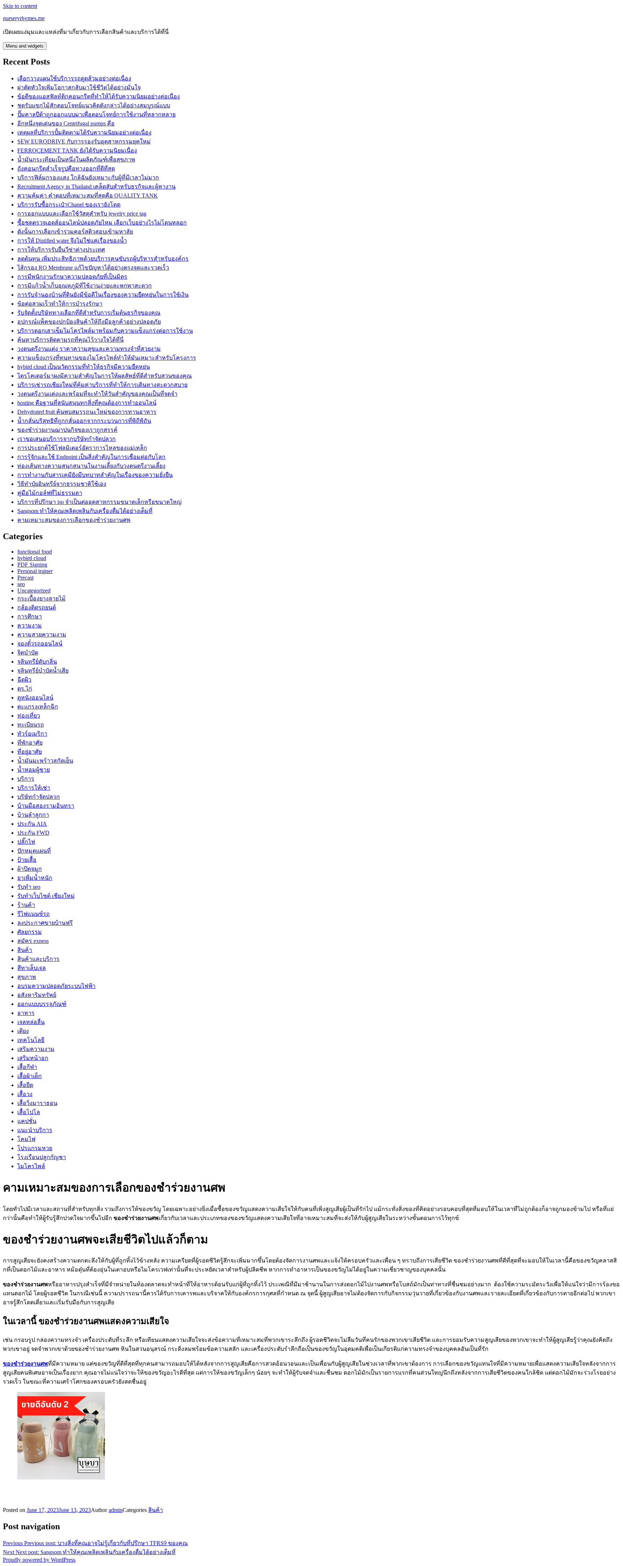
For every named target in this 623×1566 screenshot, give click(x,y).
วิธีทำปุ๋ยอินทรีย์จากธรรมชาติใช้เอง (61, 484)
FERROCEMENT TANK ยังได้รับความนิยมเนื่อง (77, 150)
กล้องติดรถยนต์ (36, 607)
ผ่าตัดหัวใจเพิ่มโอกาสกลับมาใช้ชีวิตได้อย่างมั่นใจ (79, 87)
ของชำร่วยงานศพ (25, 1364)
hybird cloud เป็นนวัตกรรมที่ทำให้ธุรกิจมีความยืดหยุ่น (83, 367)
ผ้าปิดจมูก (29, 869)
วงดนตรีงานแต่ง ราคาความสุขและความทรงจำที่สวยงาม (89, 349)
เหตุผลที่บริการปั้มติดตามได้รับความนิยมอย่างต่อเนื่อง (84, 132)
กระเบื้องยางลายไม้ (41, 598)
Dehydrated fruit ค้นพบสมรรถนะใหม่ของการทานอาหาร (86, 412)
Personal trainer (35, 571)
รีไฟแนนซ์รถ (33, 914)
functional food (34, 552)
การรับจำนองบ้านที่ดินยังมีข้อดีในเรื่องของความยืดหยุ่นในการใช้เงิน (103, 295)
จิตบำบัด (27, 652)
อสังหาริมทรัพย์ (36, 995)
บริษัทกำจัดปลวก (38, 797)
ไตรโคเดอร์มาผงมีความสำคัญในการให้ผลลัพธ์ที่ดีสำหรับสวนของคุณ (104, 376)
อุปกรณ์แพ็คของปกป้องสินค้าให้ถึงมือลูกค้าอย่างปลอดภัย (89, 322)
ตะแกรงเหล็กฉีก (37, 707)
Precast (25, 578)
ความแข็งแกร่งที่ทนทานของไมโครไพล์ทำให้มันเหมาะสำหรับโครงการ (106, 358)
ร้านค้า (26, 905)
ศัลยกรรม (29, 932)
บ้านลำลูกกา (33, 815)
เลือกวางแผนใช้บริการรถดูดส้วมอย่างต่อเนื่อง (74, 78)
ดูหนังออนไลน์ (35, 698)
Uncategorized (33, 590)
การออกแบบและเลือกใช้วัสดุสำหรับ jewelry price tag (81, 213)
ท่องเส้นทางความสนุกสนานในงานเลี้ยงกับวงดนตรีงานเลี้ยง (91, 466)
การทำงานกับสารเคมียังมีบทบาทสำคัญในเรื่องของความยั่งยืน (95, 475)
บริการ (25, 779)
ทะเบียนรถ (30, 725)
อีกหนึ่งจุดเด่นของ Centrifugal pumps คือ (66, 123)
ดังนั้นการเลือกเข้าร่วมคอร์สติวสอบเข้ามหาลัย (75, 232)
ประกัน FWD (33, 833)
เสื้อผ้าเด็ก (29, 1076)
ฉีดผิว (24, 679)
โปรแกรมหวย (34, 1148)
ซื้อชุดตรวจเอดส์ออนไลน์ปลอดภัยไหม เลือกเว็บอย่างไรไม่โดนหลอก (102, 222)
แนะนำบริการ (34, 1130)
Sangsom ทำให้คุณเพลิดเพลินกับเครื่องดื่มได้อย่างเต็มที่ (85, 511)
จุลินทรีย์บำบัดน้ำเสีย (43, 670)
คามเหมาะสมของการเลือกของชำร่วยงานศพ (74, 520)
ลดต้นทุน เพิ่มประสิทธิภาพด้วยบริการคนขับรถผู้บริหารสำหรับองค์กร (103, 259)
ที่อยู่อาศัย (29, 752)
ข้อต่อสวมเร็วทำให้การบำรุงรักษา (59, 304)
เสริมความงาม (35, 1049)
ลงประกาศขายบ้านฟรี (45, 923)
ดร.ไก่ (24, 689)
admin (116, 1510)
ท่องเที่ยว (28, 716)
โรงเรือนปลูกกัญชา (41, 1157)
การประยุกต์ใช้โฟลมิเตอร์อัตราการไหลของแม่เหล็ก (82, 448)
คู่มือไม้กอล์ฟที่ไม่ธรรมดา (49, 493)
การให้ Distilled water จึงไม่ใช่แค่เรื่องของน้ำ (72, 241)
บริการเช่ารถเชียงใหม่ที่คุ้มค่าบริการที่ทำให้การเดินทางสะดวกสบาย (102, 385)
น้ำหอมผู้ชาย (33, 770)
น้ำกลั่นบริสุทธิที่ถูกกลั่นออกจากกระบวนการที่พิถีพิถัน (84, 421)
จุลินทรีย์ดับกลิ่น (37, 661)
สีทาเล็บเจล (31, 968)
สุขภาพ (26, 977)
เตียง (23, 1031)
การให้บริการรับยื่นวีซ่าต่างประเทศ (61, 250)
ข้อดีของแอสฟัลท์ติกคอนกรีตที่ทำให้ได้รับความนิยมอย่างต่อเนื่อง (98, 96)
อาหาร (26, 1013)
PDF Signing (32, 565)
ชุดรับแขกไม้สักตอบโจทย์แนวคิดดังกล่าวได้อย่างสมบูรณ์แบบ (93, 105)
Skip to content (20, 6)
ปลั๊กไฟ (26, 842)
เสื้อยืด (25, 1085)
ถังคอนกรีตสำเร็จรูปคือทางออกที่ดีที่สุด (66, 168)
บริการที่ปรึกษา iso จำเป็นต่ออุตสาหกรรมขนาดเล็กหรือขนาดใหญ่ (99, 502)
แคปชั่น (26, 1121)
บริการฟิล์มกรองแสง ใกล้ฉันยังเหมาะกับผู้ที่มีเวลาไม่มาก (88, 177)
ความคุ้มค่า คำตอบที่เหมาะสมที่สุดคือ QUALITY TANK (87, 195)
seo (21, 584)
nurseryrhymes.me (24, 18)
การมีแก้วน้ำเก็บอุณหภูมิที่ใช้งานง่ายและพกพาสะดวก (84, 286)
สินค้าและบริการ (38, 959)
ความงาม (29, 625)
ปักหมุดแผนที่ (34, 851)
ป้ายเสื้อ (26, 860)
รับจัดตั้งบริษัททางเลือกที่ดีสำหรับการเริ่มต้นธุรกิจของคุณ (88, 313)
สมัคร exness (33, 941)
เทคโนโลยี (30, 1040)
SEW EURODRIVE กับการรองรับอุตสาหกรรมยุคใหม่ (84, 141)
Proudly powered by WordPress (39, 1560)
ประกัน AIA (32, 824)
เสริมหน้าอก (32, 1058)
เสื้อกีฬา (27, 1067)
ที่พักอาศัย (30, 743)
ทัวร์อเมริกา (32, 734)
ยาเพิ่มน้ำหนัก (34, 878)
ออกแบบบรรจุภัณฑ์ (41, 1004)
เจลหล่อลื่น (31, 1022)
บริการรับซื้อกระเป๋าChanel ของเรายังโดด (68, 204)
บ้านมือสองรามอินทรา (45, 806)
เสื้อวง (24, 1094)
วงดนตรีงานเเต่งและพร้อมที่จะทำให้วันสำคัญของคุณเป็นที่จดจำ (97, 394)
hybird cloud (31, 558)
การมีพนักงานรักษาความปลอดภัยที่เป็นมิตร (72, 277)
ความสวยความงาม (41, 634)
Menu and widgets (25, 46)
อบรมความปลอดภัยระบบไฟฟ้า (56, 986)
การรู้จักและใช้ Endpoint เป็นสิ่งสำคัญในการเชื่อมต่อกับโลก (91, 457)
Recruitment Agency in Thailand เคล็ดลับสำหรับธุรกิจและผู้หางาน (96, 186)
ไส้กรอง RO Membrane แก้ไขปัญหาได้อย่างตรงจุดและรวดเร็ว (93, 268)
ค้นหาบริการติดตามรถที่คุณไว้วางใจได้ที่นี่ (70, 340)
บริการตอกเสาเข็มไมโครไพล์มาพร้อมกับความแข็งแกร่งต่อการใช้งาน (105, 331)
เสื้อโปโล (28, 1112)
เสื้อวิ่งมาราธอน (37, 1103)
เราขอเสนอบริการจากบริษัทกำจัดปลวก (66, 439)
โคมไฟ (26, 1139)
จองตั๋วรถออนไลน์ (39, 643)
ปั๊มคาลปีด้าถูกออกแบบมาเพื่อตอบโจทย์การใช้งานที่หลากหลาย (96, 114)
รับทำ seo (28, 887)
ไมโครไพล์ (31, 1166)
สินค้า (24, 950)
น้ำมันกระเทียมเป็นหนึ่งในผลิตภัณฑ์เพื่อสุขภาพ (76, 159)
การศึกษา (29, 616)
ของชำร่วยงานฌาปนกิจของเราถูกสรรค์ (67, 430)
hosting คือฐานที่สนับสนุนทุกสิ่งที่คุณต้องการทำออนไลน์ (86, 403)
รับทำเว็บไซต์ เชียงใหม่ (46, 896)
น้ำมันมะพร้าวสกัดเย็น (45, 761)
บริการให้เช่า (33, 788)
